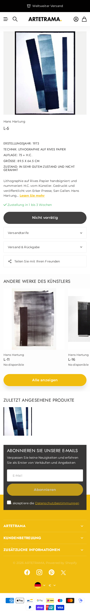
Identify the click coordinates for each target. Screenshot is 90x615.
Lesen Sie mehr (32, 196)
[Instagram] (39, 572)
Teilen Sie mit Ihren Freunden (37, 261)
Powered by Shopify (61, 563)
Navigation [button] (5, 19)
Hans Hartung (14, 121)
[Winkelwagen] (84, 19)
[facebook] (27, 572)
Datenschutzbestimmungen (57, 503)
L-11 (6, 359)
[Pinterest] (51, 572)
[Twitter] (63, 572)
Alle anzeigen (45, 380)
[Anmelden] (76, 19)
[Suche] (15, 19)
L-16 (71, 359)
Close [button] (45, 526)
